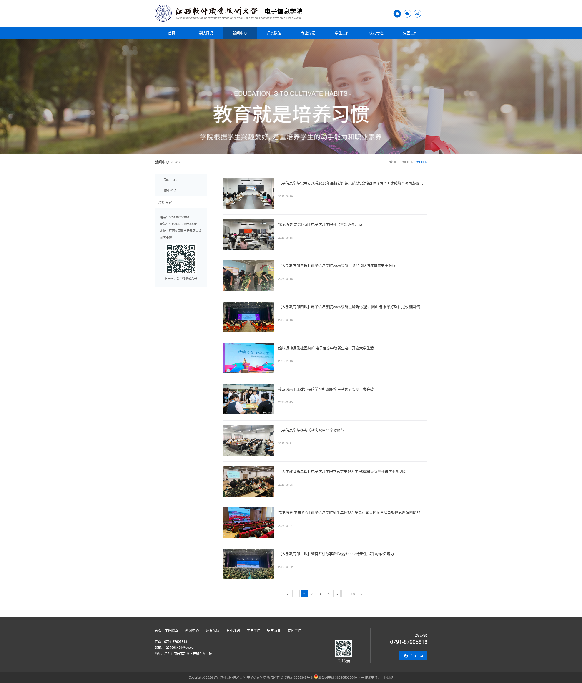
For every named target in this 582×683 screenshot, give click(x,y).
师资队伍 (274, 32)
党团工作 (410, 32)
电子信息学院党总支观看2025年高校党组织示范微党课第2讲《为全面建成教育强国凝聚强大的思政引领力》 (352, 183)
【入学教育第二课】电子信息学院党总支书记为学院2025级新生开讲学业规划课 (342, 471)
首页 (171, 32)
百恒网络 (387, 677)
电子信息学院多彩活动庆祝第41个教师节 (311, 430)
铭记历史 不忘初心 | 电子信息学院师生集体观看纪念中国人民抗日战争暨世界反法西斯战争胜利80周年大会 (352, 512)
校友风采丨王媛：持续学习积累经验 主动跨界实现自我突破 (326, 389)
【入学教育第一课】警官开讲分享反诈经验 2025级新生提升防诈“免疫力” (336, 554)
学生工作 (342, 32)
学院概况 (205, 32)
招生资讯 (170, 190)
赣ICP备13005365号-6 (297, 677)
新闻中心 (240, 32)
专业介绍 (308, 32)
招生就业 (274, 630)
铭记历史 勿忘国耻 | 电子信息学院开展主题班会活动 (320, 224)
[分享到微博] (417, 16)
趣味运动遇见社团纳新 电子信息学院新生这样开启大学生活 (326, 348)
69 (353, 593)
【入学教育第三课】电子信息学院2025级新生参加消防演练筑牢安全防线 (337, 265)
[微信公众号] (407, 16)
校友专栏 (376, 32)
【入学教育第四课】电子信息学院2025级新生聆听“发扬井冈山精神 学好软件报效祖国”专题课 (352, 307)
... (345, 593)
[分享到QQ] (397, 16)
